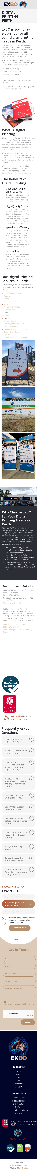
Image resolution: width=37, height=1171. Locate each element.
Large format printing (12, 293)
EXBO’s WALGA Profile (11, 627)
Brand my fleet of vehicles (13, 912)
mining (4, 620)
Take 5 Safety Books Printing (15, 338)
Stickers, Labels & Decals (14, 324)
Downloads (18, 1084)
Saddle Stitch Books (12, 332)
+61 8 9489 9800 (16, 595)
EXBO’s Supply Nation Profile (14, 624)
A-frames (7, 304)
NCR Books (18, 1107)
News (18, 1080)
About (18, 1074)
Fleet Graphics (18, 1101)
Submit (28, 1022)
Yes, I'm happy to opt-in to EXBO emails (18, 1004)
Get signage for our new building (14, 904)
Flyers (6, 315)
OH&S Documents (11, 326)
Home (18, 1071)
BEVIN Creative (22, 1168)
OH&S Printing (18, 1104)
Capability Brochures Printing (15, 329)
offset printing (12, 153)
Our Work (19, 1077)
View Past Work (19, 928)
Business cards (10, 310)
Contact (18, 1087)
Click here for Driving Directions (15, 603)
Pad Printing (9, 335)
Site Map (13, 1165)
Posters (7, 296)
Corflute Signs (19, 1098)
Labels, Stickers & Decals (18, 1110)
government (24, 618)
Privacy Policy (22, 1165)
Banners (7, 299)
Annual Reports (10, 321)
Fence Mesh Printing (12, 307)
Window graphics (11, 301)
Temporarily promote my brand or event (15, 895)
